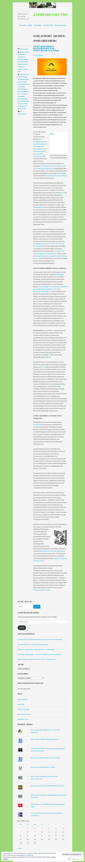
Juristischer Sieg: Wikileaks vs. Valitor (43, 767)
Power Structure (60, 25)
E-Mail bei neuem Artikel (28, 613)
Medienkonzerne (23, 91)
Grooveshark (22, 84)
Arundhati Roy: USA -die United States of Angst (33, 644)
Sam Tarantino (22, 94)
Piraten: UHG (48, 25)
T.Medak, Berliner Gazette (41, 590)
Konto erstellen (23, 699)
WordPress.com (23, 719)
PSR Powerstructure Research (23, 64)
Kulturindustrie (23, 89)
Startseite (22, 25)
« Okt (19, 848)
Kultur (24, 54)
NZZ (40, 468)
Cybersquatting (38, 207)
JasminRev (38, 25)
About (30, 25)
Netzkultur (21, 62)
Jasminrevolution (51, 14)
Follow (22, 628)
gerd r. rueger (22, 82)
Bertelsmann (24, 74)
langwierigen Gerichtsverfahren (56, 176)
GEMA (27, 79)
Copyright (21, 79)
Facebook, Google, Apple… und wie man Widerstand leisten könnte (39, 654)
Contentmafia (22, 77)
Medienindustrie (23, 59)
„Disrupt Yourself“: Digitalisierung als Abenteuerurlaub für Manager (40, 639)
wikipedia (48, 357)
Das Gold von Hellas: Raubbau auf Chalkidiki (45, 758)
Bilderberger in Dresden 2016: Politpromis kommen (47, 786)
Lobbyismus (22, 57)
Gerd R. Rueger (38, 55)
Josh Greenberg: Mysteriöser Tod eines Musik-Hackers (46, 48)
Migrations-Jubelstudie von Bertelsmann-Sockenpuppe (36, 649)
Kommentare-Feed (24, 714)
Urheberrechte (22, 69)
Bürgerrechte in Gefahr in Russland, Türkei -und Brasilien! (36, 659)
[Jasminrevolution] (42, 5)
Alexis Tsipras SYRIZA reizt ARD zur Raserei (45, 739)
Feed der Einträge (23, 709)
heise (62, 193)
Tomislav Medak (23, 101)
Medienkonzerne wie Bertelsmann (51, 551)
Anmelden (21, 704)
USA (19, 71)
